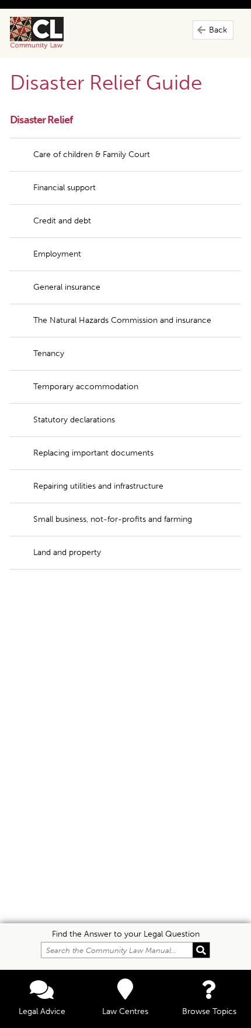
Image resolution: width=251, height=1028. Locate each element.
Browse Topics (209, 1011)
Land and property (67, 552)
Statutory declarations (74, 420)
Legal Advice (42, 1011)
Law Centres (125, 1011)
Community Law (50, 33)
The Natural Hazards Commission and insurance (122, 320)
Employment (57, 254)
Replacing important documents (94, 453)
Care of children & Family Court (91, 154)
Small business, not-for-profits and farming (112, 519)
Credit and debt (62, 221)
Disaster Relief (41, 120)
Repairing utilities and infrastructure (98, 486)
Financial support (64, 188)
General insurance (66, 287)
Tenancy (48, 353)
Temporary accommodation (85, 387)
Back (218, 30)
